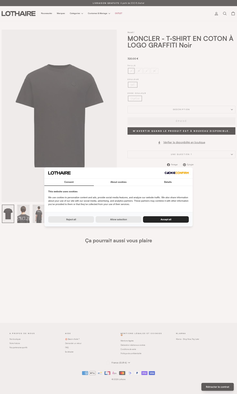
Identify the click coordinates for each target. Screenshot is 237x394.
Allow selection (118, 219)
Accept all (166, 219)
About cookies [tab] (118, 182)
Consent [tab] (69, 182)
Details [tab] (168, 182)
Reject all (71, 219)
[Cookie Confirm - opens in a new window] (177, 173)
